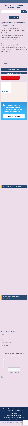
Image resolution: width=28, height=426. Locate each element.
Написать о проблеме (14, 116)
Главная (5, 408)
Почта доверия (14, 413)
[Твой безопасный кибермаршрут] (7, 197)
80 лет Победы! (20, 412)
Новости (5, 63)
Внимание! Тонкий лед (14, 73)
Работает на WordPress (9, 417)
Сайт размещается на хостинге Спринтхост (14, 422)
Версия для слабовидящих (10, 77)
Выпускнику (22, 408)
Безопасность (19, 410)
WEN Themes (15, 419)
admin (12, 25)
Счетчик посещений (8, 331)
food (13, 412)
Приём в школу (9, 410)
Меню (15, 17)
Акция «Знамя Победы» (14, 70)
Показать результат (14, 372)
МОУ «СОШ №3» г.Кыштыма (14, 6)
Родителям (7, 412)
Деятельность (13, 408)
